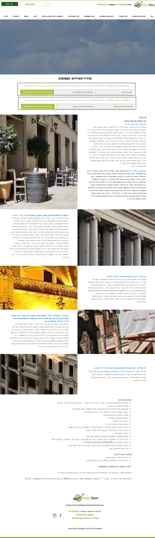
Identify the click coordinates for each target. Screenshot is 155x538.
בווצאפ (112, 4)
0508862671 (103, 4)
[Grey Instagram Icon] (54, 515)
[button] (138, 16)
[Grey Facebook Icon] (60, 515)
